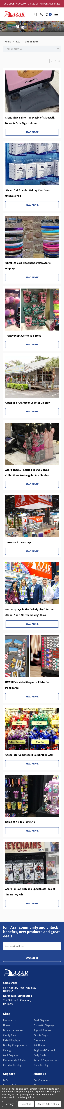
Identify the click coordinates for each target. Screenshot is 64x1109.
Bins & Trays (41, 1035)
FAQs (6, 1080)
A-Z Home (39, 1045)
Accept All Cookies (48, 1104)
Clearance (39, 1040)
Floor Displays (42, 1065)
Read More (32, 132)
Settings (9, 1104)
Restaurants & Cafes (14, 1060)
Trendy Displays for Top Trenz (23, 335)
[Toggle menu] (56, 14)
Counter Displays (13, 1065)
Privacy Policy (26, 1097)
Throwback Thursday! (18, 542)
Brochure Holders (13, 1030)
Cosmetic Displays (44, 1025)
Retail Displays (11, 1040)
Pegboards (9, 1020)
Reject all (26, 1104)
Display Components (15, 1045)
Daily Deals (40, 1055)
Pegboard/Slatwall (44, 1050)
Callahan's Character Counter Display (27, 402)
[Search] (35, 14)
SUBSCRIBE (32, 957)
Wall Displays (10, 1055)
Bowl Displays (41, 1020)
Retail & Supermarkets (46, 1060)
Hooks (6, 1025)
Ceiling (7, 1050)
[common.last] (58, 61)
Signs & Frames (42, 1030)
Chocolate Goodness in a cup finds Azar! (29, 754)
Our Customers (42, 1080)
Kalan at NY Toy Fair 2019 (20, 821)
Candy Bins (9, 1035)
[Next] (54, 61)
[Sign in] (41, 14)
